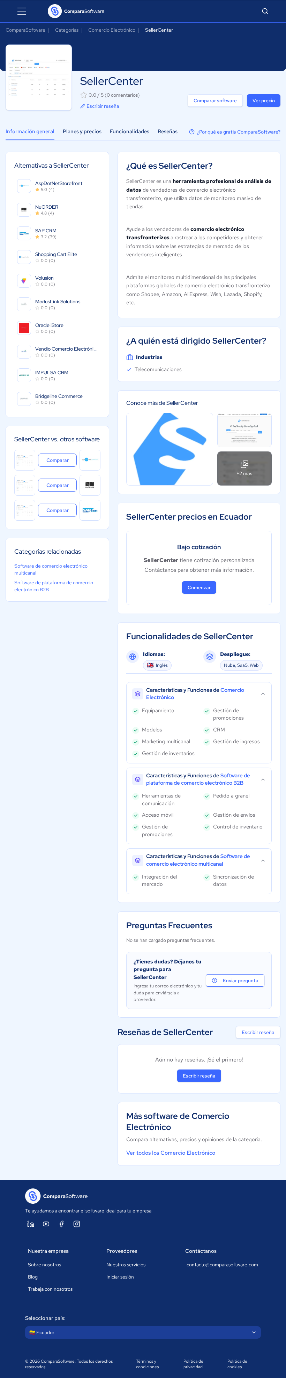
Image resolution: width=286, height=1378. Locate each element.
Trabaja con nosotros (50, 1289)
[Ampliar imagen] (169, 449)
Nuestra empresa (48, 1251)
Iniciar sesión (120, 1277)
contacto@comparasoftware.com (222, 1264)
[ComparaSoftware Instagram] (76, 1223)
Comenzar (199, 587)
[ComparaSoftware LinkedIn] (30, 1223)
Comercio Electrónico (111, 30)
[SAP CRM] (90, 510)
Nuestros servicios (125, 1264)
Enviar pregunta (240, 980)
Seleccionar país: (45, 1318)
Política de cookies (237, 1364)
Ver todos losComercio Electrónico (170, 1152)
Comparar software (215, 100)
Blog (33, 1277)
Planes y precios (82, 131)
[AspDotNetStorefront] (90, 460)
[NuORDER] (90, 485)
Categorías (66, 30)
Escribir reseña (102, 106)
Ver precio (264, 100)
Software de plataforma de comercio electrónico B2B (53, 586)
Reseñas (168, 131)
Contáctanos (201, 1251)
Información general (30, 131)
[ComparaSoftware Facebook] (61, 1223)
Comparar (61, 460)
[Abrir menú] (22, 11)
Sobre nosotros (44, 1264)
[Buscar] (265, 11)
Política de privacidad (193, 1364)
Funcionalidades (129, 131)
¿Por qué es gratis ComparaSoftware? (238, 132)
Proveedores (121, 1251)
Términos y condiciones (147, 1364)
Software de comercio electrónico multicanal (51, 569)
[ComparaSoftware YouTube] (46, 1223)
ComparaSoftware (25, 30)
